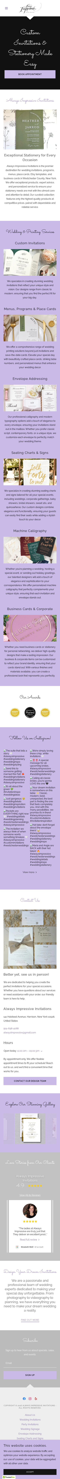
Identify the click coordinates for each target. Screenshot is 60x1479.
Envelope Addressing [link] (30, 1433)
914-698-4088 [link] (11, 1028)
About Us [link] (30, 1415)
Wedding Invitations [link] (30, 1419)
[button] (7, 8)
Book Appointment (30, 74)
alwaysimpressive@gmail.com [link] (19, 1032)
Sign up (30, 1375)
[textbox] (30, 1363)
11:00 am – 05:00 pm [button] (28, 1050)
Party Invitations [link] (30, 1424)
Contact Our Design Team (30, 1081)
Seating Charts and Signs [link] (30, 1438)
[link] (30, 8)
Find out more (30, 1320)
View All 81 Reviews (30, 1195)
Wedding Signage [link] (30, 1429)
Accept (30, 1472)
